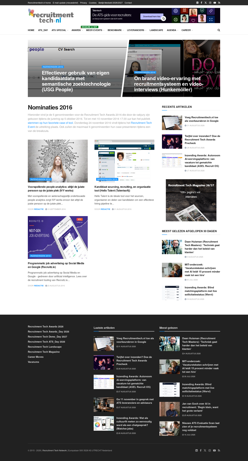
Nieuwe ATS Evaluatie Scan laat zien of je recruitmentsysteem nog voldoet (200, 426)
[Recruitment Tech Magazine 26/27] (191, 199)
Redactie (39, 209)
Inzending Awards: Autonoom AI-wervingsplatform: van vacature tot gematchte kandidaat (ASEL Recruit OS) (202, 160)
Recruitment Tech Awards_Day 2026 (48, 331)
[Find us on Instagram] (210, 2)
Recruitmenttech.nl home (39, 2)
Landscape (156, 30)
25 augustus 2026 (193, 415)
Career (186, 30)
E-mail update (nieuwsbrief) (65, 2)
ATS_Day (43, 30)
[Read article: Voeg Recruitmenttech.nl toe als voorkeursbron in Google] (172, 123)
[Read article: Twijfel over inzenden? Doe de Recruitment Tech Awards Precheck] (172, 141)
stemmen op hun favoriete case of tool (50, 123)
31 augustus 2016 (122, 209)
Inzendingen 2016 (53, 67)
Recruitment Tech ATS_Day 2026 (46, 341)
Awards (77, 29)
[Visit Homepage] (51, 15)
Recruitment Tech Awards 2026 (45, 326)
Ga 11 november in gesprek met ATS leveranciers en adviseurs (135, 401)
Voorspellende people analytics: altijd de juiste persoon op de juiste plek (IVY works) (56, 188)
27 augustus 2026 (127, 391)
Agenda (171, 30)
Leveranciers (135, 30)
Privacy (83, 2)
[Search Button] (219, 30)
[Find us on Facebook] (201, 2)
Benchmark (115, 30)
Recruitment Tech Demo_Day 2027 (47, 336)
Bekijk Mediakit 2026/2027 (111, 2)
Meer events (94, 30)
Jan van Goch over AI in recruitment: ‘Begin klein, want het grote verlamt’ (200, 407)
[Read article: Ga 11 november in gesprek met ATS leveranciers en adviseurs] (104, 405)
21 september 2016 (52, 96)
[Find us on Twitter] (205, 2)
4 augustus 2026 (194, 256)
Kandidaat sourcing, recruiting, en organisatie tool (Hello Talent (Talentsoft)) (122, 188)
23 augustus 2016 (56, 285)
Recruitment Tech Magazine (44, 351)
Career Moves (36, 356)
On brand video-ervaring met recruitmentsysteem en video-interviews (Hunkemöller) (168, 83)
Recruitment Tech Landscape (45, 346)
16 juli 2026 (189, 434)
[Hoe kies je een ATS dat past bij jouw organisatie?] (155, 15)
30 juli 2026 (192, 279)
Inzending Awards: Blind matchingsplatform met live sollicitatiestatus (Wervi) (201, 290)
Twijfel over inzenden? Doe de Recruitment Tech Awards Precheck (202, 139)
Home (31, 30)
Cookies (93, 2)
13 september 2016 (56, 209)
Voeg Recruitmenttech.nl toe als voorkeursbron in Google (201, 119)
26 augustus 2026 (127, 433)
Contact (128, 2)
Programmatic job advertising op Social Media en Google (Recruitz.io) (56, 265)
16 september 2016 (145, 96)
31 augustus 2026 (127, 346)
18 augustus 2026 (195, 299)
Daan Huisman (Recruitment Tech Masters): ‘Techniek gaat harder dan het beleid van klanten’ (202, 247)
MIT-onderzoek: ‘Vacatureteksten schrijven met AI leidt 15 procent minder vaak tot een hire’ (202, 270)
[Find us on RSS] (219, 2)
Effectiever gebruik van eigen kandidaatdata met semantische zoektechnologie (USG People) (76, 81)
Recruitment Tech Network (55, 450)
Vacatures (33, 361)
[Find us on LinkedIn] (197, 2)
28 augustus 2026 (127, 368)
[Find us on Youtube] (215, 2)
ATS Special (59, 30)
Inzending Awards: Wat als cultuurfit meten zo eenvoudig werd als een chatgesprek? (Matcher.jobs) (134, 423)
